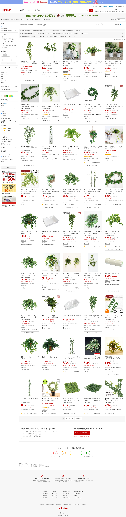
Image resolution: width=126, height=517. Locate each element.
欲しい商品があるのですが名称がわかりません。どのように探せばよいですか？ (41, 432)
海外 (6, 103)
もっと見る (23, 438)
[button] (120, 6)
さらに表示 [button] (4, 47)
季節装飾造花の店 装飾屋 (91, 76)
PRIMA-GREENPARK (111, 119)
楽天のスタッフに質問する (81, 432)
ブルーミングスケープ (111, 161)
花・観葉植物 (34, 465)
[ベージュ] (5, 96)
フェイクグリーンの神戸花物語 (92, 162)
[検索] (91, 10)
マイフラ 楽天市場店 (69, 204)
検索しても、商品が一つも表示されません (32, 436)
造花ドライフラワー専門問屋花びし (93, 204)
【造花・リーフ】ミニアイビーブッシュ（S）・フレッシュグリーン (72, 147)
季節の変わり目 (5, 72)
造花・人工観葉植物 (44, 466)
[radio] (1, 26)
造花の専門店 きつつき (69, 413)
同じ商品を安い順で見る (29, 80)
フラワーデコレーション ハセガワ (51, 76)
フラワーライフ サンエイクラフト (30, 329)
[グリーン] (7, 96)
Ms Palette (66, 117)
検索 (9, 63)
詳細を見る (72, 36)
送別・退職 (4, 80)
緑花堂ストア (25, 288)
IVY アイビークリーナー (112, 273)
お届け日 (3, 111)
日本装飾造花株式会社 (69, 159)
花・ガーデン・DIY (24, 465)
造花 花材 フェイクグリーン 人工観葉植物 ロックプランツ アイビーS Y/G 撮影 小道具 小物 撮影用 (114, 233)
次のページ (78, 418)
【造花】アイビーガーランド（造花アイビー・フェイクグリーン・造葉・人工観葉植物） (114, 191)
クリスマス (4, 70)
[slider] (1, 57)
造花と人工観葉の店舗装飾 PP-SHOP (51, 289)
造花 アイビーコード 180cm (49, 146)
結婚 (2, 76)
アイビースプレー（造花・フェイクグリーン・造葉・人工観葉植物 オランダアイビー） (51, 63)
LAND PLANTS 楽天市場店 (49, 413)
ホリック (24, 74)
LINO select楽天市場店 (48, 244)
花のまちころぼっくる (111, 76)
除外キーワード (5, 161)
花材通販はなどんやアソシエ (28, 160)
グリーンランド (25, 204)
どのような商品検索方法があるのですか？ (32, 434)
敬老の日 (3, 82)
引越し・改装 (4, 74)
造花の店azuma (89, 119)
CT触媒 (8, 89)
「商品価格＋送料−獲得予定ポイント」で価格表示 (30, 24)
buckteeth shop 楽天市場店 (112, 284)
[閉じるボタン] (122, 30)
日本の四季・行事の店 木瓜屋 (50, 159)
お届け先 (3, 105)
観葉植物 (41, 465)
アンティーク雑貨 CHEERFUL (71, 80)
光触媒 (3, 89)
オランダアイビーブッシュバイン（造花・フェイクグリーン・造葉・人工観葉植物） (51, 106)
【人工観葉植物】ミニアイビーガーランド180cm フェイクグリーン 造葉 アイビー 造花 (30, 106)
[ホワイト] (2, 96)
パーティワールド (110, 371)
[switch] (15, 121)
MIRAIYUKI (67, 328)
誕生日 (2, 78)
